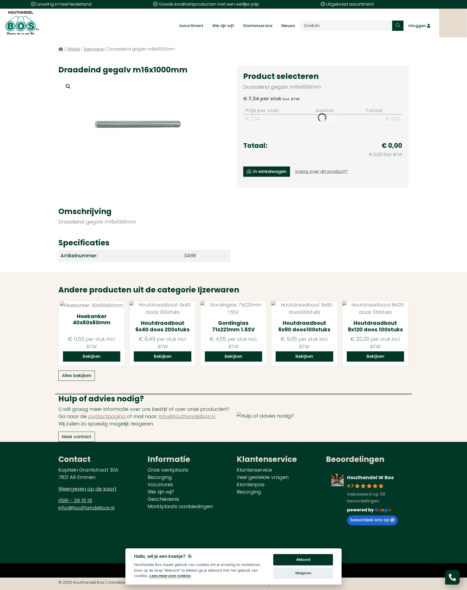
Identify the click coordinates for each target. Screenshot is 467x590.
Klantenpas (251, 484)
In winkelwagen (269, 171)
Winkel (73, 49)
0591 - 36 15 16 (75, 500)
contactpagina (107, 416)
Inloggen (417, 25)
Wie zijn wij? (223, 25)
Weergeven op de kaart (87, 488)
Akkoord (303, 559)
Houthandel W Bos (370, 477)
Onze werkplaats (168, 469)
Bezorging (160, 477)
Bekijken (92, 356)
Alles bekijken (76, 375)
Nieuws (288, 25)
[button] (68, 86)
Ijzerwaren (94, 49)
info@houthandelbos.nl (86, 507)
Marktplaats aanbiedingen (180, 506)
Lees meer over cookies (170, 576)
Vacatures (160, 484)
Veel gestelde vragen (263, 477)
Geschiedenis (163, 499)
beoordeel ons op (369, 520)
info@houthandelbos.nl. (187, 416)
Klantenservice (257, 25)
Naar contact (76, 437)
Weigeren (303, 573)
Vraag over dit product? (321, 171)
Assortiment (191, 25)
